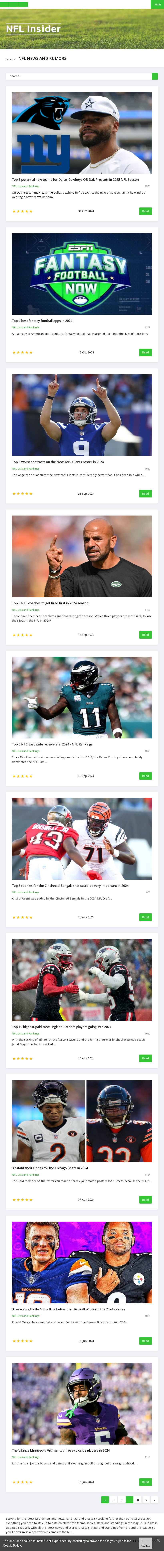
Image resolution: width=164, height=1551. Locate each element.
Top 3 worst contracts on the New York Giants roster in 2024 (58, 462)
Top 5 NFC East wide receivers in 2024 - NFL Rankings (52, 744)
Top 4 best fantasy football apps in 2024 (42, 321)
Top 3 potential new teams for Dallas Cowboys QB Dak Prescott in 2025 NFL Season (75, 179)
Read (145, 211)
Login (157, 4)
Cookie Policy (12, 1545)
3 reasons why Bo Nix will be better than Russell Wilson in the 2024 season (68, 1309)
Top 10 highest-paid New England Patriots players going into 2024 (61, 1027)
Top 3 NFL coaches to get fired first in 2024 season (50, 603)
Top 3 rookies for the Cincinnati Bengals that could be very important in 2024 (70, 885)
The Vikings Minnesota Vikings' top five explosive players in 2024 (61, 1450)
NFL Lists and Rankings (25, 186)
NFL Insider (33, 29)
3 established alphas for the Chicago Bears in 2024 (50, 1168)
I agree (145, 1543)
